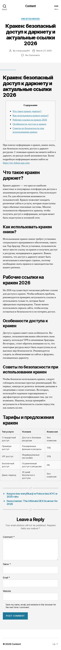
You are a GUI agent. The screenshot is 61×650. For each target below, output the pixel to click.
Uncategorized (30, 19)
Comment (9, 537)
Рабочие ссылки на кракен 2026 (30, 119)
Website (7, 591)
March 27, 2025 (44, 50)
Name (7, 564)
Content (30, 6)
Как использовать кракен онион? (31, 115)
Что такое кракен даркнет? (27, 111)
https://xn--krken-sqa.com (16, 163)
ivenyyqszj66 (23, 50)
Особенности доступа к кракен (29, 124)
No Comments (32, 55)
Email (6, 577)
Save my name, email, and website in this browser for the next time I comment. (31, 606)
